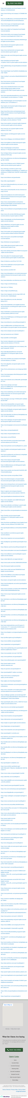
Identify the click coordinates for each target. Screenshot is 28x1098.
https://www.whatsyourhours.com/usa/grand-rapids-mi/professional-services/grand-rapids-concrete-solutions (14, 485)
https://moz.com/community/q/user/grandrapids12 (13, 788)
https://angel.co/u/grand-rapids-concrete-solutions (13, 722)
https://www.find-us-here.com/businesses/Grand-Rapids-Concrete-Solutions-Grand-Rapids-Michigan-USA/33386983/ (13, 113)
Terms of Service (6, 1089)
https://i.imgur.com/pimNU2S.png (9, 290)
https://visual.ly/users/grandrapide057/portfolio (12, 785)
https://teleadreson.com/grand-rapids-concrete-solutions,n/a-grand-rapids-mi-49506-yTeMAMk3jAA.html (12, 226)
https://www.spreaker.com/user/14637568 (11, 653)
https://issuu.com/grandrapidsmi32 (9, 430)
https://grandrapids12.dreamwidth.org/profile (12, 928)
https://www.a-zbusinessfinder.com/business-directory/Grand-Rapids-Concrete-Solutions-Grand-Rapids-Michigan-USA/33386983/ (13, 203)
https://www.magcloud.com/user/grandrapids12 (13, 538)
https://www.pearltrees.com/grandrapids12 (11, 656)
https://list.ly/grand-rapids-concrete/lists (11, 566)
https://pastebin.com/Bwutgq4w (9, 337)
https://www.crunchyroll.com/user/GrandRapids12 (13, 801)
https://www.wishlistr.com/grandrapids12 (11, 641)
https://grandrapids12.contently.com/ (10, 733)
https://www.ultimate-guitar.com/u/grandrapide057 (13, 660)
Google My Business (21, 1091)
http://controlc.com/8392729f (8, 269)
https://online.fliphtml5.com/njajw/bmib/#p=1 (12, 559)
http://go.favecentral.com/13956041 (10, 334)
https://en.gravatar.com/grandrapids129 (11, 668)
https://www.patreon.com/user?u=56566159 (12, 916)
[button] (3, 3)
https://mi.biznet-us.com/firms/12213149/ (11, 261)
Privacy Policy (14, 1089)
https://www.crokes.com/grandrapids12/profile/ (12, 773)
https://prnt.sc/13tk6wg (7, 287)
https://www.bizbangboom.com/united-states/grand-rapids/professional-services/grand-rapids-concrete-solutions (14, 275)
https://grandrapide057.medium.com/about (11, 672)
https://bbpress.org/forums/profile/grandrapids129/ (13, 547)
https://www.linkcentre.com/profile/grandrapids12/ (13, 322)
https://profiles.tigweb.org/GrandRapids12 (11, 637)
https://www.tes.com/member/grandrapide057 (12, 707)
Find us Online (21, 1089)
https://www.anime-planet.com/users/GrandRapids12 (14, 550)
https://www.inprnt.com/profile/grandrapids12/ (12, 867)
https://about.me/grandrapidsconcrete (10, 433)
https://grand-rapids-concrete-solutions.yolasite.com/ (14, 971)
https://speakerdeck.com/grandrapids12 (11, 644)
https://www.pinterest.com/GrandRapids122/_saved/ (14, 445)
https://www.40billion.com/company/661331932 (13, 924)
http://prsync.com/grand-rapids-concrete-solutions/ (13, 580)
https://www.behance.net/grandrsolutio (10, 177)
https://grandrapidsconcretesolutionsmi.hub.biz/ (12, 496)
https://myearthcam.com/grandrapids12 (11, 996)
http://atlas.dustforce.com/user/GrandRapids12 (12, 963)
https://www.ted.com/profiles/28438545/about (12, 804)
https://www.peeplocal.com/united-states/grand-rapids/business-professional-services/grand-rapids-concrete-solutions (13, 196)
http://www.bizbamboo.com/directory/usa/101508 (13, 280)
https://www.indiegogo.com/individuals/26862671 (13, 139)
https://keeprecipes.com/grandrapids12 (10, 726)
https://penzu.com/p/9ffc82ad (8, 437)
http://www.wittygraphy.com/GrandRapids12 (12, 842)
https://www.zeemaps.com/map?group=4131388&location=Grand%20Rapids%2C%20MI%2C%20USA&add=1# (13, 386)
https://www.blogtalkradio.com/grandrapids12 (12, 792)
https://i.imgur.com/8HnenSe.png (9, 283)
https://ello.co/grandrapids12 (8, 181)
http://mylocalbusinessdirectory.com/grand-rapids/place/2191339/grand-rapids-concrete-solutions (12, 353)
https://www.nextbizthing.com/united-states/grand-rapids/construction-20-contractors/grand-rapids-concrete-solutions (13, 393)
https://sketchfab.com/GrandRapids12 (10, 776)
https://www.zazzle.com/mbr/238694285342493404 (14, 562)
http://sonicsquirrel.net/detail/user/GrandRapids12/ (13, 834)
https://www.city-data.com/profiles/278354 (11, 475)
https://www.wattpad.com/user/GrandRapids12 (12, 330)
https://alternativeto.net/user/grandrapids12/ (12, 719)
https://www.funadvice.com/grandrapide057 (12, 715)
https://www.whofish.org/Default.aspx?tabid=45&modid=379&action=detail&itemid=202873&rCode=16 (14, 768)
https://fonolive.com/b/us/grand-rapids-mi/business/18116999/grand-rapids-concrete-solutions (12, 517)
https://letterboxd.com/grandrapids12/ (10, 242)
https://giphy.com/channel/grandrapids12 (11, 681)
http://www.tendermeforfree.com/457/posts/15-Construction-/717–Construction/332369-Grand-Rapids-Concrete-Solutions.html (13, 627)
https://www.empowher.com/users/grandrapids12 (13, 729)
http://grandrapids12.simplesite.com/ (10, 762)
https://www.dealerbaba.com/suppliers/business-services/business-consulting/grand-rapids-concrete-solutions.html (13, 306)
